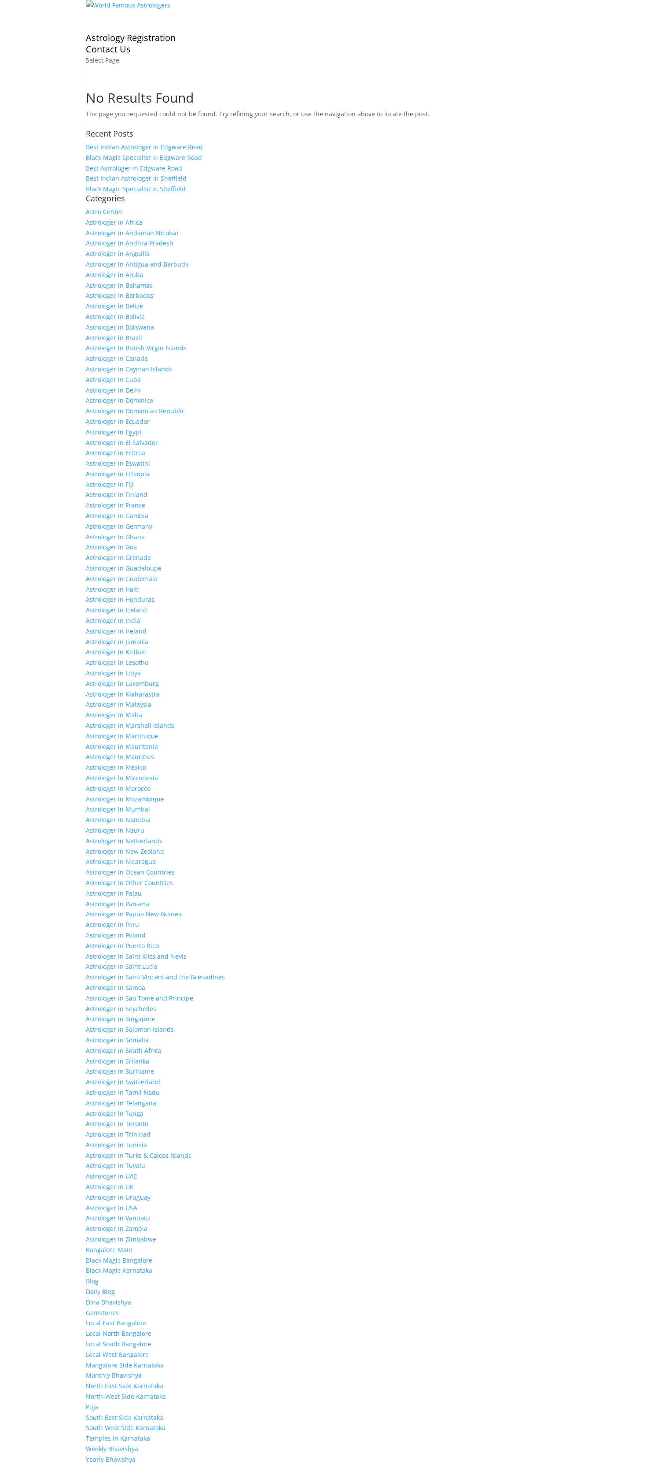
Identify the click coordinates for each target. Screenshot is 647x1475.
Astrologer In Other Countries (129, 882)
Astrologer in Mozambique (125, 799)
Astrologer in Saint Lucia (122, 966)
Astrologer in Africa (114, 222)
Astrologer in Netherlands (124, 841)
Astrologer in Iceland (116, 610)
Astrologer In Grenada (118, 557)
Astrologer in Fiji (110, 484)
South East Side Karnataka (124, 1417)
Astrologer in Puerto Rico (122, 945)
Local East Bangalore (116, 1323)
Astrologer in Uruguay (118, 1197)
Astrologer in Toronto (117, 1123)
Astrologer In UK (110, 1186)
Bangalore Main (109, 1249)
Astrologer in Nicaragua (121, 861)
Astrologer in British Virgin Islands (136, 348)
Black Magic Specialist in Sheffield (136, 189)
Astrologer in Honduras (120, 599)
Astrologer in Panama (117, 904)
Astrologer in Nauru (115, 830)
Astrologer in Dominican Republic (135, 411)
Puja (92, 1407)
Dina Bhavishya (108, 1302)
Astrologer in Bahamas (119, 285)
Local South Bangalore (118, 1344)
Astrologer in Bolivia (115, 316)
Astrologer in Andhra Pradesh (129, 243)
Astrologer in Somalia (117, 1040)
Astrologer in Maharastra (123, 694)
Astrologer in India (113, 620)
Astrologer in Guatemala (122, 578)
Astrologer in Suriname (120, 1071)
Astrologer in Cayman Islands (129, 369)
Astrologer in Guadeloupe (124, 568)
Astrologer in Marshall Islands (130, 725)
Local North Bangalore (118, 1333)
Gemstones (102, 1312)
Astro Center (104, 212)
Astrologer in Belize (114, 306)
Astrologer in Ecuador (118, 421)
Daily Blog (100, 1291)
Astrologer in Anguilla (118, 253)
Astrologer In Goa (111, 547)
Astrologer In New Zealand (125, 851)
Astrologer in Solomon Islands (130, 1029)
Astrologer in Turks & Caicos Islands (138, 1155)
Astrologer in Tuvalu (115, 1165)
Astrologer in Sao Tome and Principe (139, 998)
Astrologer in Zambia (116, 1228)
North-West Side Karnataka (126, 1396)
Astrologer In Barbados (120, 295)
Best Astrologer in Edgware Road (134, 168)
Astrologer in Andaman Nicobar (132, 233)
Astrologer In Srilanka (117, 1061)
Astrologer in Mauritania (122, 746)
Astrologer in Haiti (112, 589)
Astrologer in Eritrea (115, 452)
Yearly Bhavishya (111, 1459)
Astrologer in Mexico (116, 767)
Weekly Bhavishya (112, 1449)
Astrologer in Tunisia (116, 1145)
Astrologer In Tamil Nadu (123, 1092)
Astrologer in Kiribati (116, 652)
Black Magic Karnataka (119, 1270)
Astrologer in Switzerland (123, 1082)
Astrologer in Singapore (120, 1019)
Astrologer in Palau (114, 893)
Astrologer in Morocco (118, 788)
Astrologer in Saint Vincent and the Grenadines (155, 977)
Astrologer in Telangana (121, 1103)
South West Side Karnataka (125, 1427)
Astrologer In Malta (114, 715)
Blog (92, 1281)
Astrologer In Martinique (122, 736)
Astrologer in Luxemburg (122, 683)
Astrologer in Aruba (114, 275)
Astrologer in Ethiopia (118, 474)
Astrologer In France (115, 505)
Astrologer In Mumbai (118, 809)
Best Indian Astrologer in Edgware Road (144, 147)
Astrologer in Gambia (117, 515)
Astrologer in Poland (116, 935)
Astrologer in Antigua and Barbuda (137, 264)
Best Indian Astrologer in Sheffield (136, 178)
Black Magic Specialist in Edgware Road (144, 157)
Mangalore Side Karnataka (125, 1365)
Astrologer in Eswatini (118, 463)
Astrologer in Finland (116, 494)
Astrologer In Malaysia (118, 704)
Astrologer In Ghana (115, 537)
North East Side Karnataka (124, 1386)
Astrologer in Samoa (115, 987)
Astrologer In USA (111, 1208)
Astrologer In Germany (119, 526)
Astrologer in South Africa (124, 1050)
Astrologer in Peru (112, 924)
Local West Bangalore (117, 1354)
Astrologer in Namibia (118, 819)
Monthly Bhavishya (114, 1375)
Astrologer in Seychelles (121, 1008)
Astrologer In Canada (117, 358)
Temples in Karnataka (118, 1438)
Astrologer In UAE (111, 1176)
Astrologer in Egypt (114, 432)
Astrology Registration (131, 38)
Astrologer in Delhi (113, 390)
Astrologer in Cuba (113, 379)
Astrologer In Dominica (119, 400)
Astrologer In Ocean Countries (130, 872)
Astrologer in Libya (113, 673)
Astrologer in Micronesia (122, 778)
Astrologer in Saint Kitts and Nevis (136, 956)
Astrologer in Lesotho (117, 662)
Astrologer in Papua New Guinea (134, 914)
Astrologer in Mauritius (120, 756)
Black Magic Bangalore (119, 1260)
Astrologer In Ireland (116, 631)
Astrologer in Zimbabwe (121, 1239)
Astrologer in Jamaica (117, 641)
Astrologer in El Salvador (122, 442)
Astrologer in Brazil (114, 338)
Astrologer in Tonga (114, 1113)
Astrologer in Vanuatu (118, 1218)
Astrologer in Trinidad (118, 1134)
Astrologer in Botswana (120, 327)
